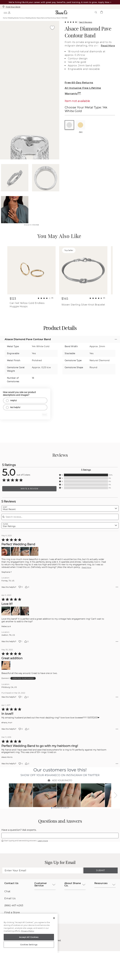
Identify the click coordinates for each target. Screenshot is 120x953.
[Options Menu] (117, 587)
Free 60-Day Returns (79, 82)
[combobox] (60, 508)
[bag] (101, 12)
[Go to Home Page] (61, 12)
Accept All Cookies (28, 937)
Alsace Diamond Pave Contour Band (88, 32)
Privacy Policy (27, 931)
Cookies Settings (29, 944)
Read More (108, 45)
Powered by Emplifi (61, 808)
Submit (100, 870)
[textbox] (60, 835)
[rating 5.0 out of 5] (71, 22)
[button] (86, 475)
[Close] (54, 918)
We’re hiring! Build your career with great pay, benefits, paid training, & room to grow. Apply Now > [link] (60, 2)
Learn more (43, 841)
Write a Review (29, 489)
